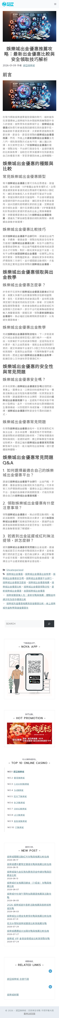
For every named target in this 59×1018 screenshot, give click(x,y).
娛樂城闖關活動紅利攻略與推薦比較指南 (28, 857)
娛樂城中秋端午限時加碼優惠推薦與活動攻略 (29, 895)
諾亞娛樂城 (18, 771)
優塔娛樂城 (19, 777)
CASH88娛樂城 (21, 784)
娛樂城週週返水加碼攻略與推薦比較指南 (28, 931)
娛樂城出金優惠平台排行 (39, 578)
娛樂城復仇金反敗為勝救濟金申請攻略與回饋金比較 (29, 873)
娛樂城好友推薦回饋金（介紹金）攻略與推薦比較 (29, 884)
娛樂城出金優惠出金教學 (38, 574)
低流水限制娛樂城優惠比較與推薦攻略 (27, 923)
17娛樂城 (19, 827)
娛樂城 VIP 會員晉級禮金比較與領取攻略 (28, 938)
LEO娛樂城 (19, 815)
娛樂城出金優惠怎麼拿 (14, 582)
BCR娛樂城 (19, 802)
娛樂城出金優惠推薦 (38, 582)
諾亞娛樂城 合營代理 (18, 979)
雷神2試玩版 (29, 1013)
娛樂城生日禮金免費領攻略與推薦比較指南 (29, 916)
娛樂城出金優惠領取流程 (36, 587)
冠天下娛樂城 (20, 796)
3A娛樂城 (18, 790)
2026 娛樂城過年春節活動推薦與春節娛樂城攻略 (29, 906)
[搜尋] (49, 623)
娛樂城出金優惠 (14, 574)
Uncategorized (14, 570)
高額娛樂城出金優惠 (34, 591)
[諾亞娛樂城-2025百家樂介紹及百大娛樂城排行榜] (7, 4)
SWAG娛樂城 (20, 808)
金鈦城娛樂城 (20, 821)
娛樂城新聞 (13, 995)
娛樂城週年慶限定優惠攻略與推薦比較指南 (29, 864)
